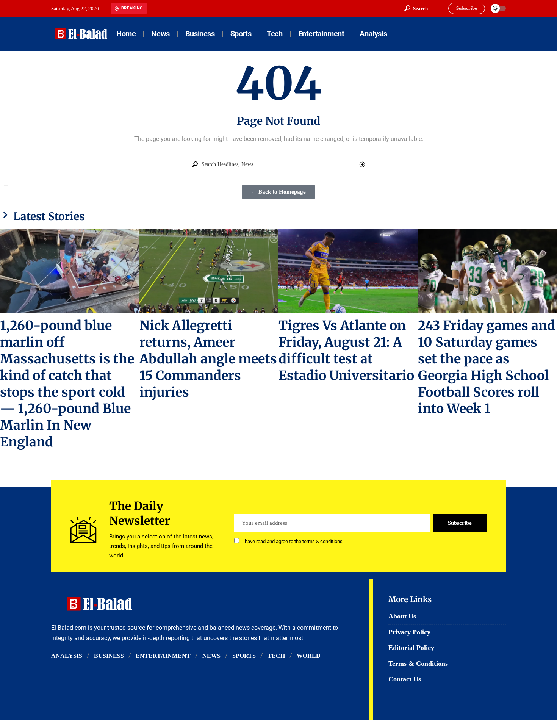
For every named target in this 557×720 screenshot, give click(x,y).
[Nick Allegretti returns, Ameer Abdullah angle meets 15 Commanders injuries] (209, 271)
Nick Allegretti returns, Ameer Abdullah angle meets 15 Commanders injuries (208, 359)
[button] (416, 8)
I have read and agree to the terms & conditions (292, 541)
